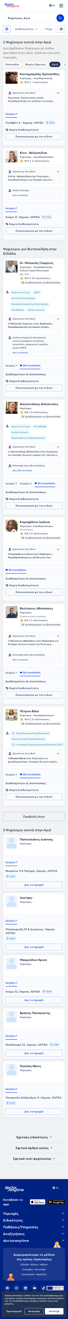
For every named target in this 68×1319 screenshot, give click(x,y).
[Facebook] (7, 1288)
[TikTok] (44, 1288)
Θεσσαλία (12, 64)
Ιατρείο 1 (11, 114)
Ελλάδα (25, 1264)
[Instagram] (16, 1288)
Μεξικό (43, 1264)
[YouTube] (35, 1288)
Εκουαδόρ (40, 1269)
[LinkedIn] (25, 1288)
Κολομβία (27, 1269)
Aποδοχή (54, 1311)
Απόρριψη (34, 1311)
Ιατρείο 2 (26, 483)
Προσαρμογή (14, 1311)
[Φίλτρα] (7, 29)
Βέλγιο (34, 1264)
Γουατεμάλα (28, 1274)
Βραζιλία (41, 1274)
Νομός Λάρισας (35, 64)
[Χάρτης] (61, 29)
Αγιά (55, 64)
